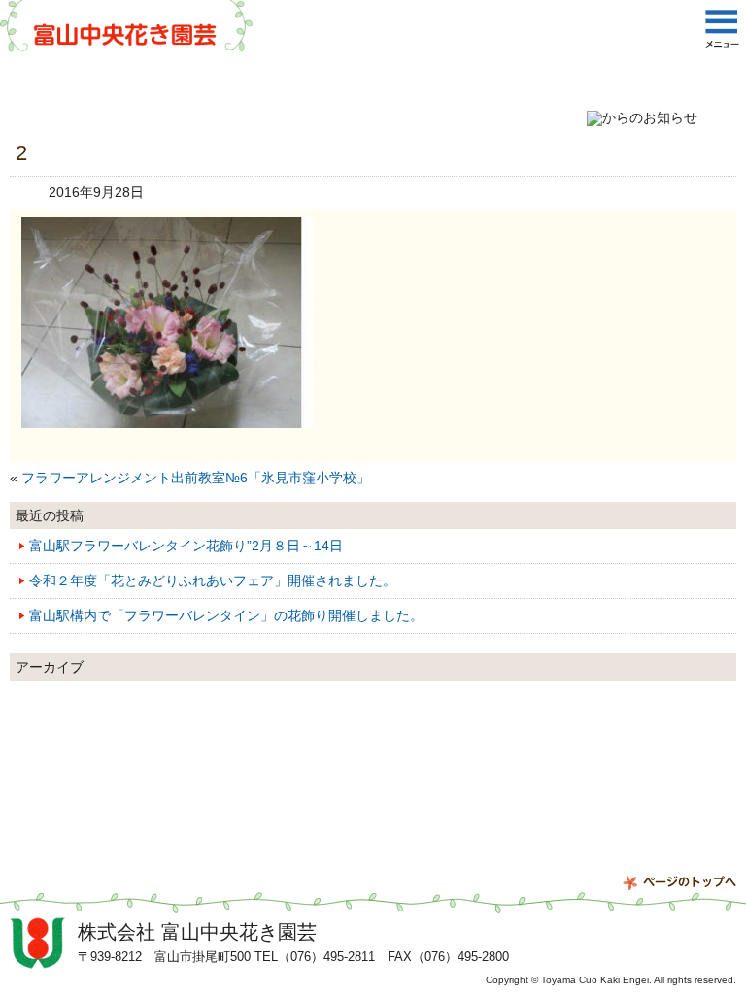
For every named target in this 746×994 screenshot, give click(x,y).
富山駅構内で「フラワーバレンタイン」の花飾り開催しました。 (226, 615)
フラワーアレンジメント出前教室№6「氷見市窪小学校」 (195, 477)
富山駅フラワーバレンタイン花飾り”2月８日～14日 (186, 545)
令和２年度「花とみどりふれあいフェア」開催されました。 (212, 580)
